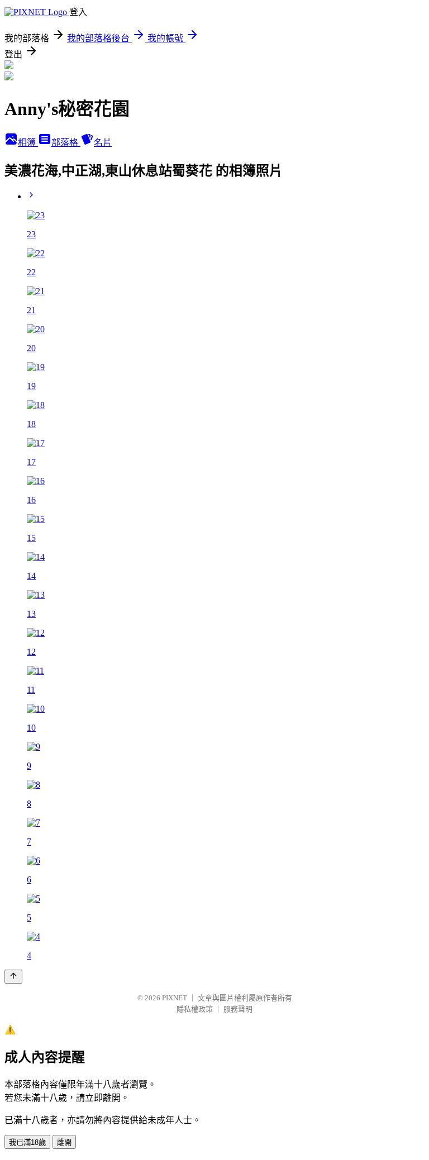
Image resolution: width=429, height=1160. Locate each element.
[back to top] (13, 977)
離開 (64, 1142)
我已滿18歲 (27, 1142)
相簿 (28, 142)
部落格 (65, 142)
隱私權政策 (195, 1009)
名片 (103, 142)
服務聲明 (237, 1009)
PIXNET (174, 998)
